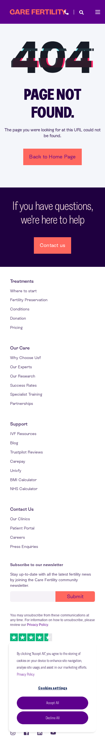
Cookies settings (52, 687)
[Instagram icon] (15, 732)
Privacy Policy (25, 674)
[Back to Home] (38, 12)
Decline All (53, 717)
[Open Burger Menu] (97, 12)
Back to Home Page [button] (52, 157)
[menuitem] (22, 281)
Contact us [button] (53, 245)
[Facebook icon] (26, 732)
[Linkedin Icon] (39, 732)
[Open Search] (81, 12)
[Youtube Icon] (51, 732)
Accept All (52, 702)
